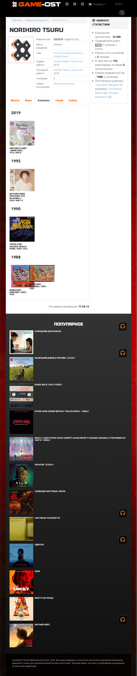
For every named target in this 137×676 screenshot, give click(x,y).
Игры (28, 100)
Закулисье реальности (47, 518)
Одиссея (39, 545)
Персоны (17, 20)
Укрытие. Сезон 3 (44, 465)
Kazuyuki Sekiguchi (108, 84)
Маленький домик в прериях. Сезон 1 (55, 358)
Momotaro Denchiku (64, 83)
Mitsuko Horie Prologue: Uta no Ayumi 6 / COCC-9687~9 (17, 197)
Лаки (37, 571)
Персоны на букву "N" (37, 20)
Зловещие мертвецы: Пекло (50, 491)
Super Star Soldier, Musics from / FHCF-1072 (18, 246)
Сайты (73, 100)
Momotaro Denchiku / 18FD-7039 (38, 286)
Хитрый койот (42, 625)
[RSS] (75, 4)
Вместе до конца (44, 598)
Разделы (97, 4)
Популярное (68, 324)
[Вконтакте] (82, 4)
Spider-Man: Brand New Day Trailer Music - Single (62, 411)
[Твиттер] (67, 4)
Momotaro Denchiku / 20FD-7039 (18, 292)
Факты (15, 100)
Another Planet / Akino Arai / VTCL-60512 (18, 150)
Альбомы (44, 100)
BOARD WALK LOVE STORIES (48, 385)
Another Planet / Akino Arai (68, 61)
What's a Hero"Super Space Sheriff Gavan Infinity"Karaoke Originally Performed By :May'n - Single (80, 439)
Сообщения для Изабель (48, 331)
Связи (59, 100)
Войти (119, 4)
